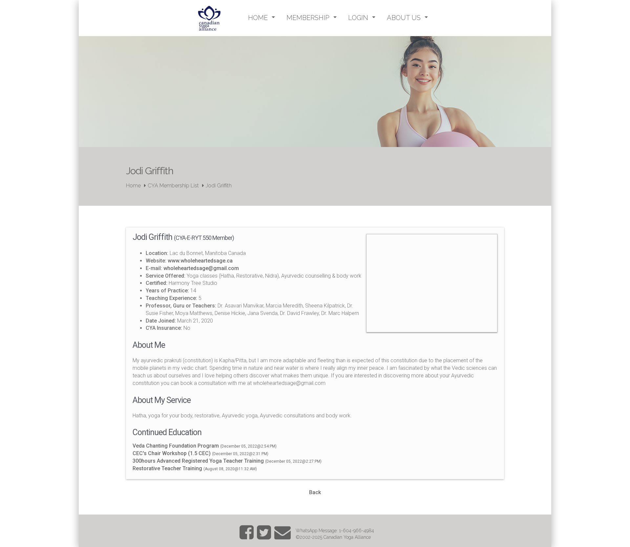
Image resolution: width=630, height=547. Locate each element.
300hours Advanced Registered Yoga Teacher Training (198, 461)
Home (133, 185)
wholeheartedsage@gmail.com (201, 268)
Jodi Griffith (219, 185)
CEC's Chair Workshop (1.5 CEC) (172, 453)
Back (315, 492)
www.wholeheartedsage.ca (200, 261)
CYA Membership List (173, 185)
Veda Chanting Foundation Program (176, 446)
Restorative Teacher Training (167, 468)
